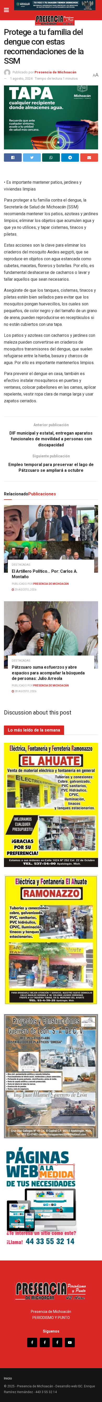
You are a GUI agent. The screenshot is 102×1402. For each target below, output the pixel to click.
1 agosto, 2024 (21, 78)
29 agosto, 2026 (25, 589)
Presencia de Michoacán (55, 72)
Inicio (8, 1378)
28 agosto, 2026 (25, 691)
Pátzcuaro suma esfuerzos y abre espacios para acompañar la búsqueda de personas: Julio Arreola (48, 673)
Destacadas (21, 564)
